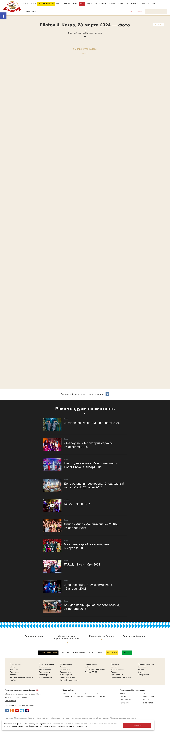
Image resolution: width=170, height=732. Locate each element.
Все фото (158, 24)
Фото (82, 4)
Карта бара (43, 675)
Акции (75, 4)
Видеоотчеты (65, 672)
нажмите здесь (81, 726)
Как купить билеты (67, 677)
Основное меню (45, 667)
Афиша (33, 4)
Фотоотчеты (65, 669)
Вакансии (145, 4)
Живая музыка (79, 652)
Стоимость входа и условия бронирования (67, 637)
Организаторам (29, 11)
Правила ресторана (35, 636)
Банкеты (135, 4)
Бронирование (117, 675)
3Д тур (12, 667)
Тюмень (145, 700)
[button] (3, 15)
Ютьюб (140, 672)
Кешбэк (66, 4)
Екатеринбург (126, 700)
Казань (123, 694)
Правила (114, 672)
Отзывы (155, 4)
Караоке (65, 652)
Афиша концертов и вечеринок (123, 718)
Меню (58, 4)
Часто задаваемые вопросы (21, 677)
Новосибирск (148, 697)
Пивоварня (14, 672)
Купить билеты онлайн (69, 680)
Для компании (45, 669)
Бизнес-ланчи (44, 672)
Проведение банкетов (134, 636)
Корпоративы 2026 (46, 4)
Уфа (144, 694)
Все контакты (10, 701)
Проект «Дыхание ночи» (95, 669)
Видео (89, 4)
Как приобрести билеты (101, 636)
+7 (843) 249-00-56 (21, 697)
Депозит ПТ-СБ (91, 672)
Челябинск (124, 703)
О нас (25, 4)
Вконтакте (142, 667)
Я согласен (137, 725)
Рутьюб (141, 669)
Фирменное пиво (46, 677)
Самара (123, 697)
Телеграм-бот (143, 675)
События (88, 667)
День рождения (117, 669)
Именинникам (100, 4)
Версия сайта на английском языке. (19, 705)
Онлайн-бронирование (119, 4)
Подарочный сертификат (121, 677)
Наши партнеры (95, 652)
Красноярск (147, 703)
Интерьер (14, 669)
